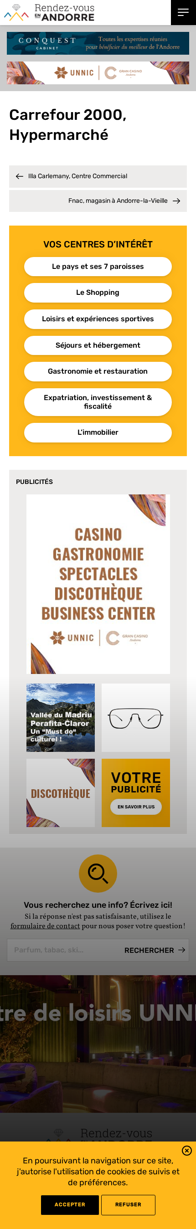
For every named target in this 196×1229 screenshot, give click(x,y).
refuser (128, 1205)
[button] (186, 1152)
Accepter (70, 1205)
